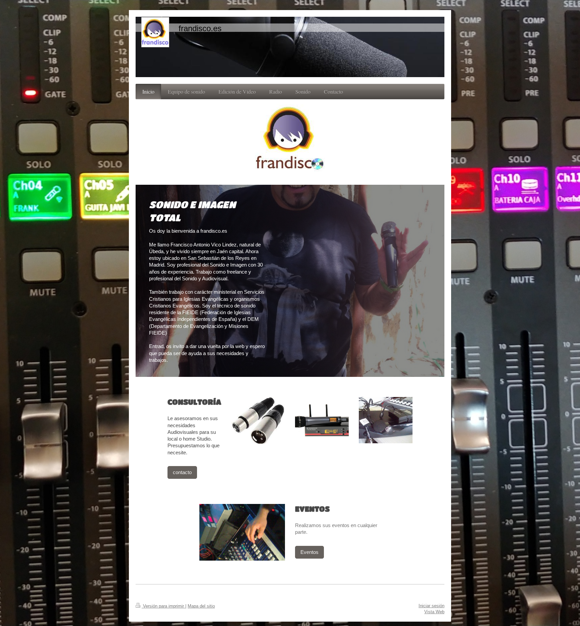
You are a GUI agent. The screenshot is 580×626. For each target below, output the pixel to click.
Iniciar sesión (431, 605)
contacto (182, 472)
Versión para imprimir (163, 606)
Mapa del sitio (201, 606)
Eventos (309, 552)
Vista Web (434, 611)
